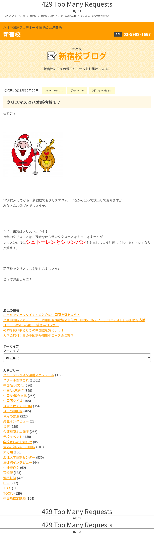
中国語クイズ (12, 400)
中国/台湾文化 (13, 385)
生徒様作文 (11, 467)
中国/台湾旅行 (13, 390)
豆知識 (8, 472)
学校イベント (77, 90)
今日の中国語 (12, 410)
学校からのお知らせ (102, 90)
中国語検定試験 (14, 498)
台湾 (6, 426)
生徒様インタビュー (17, 462)
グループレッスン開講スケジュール (28, 374)
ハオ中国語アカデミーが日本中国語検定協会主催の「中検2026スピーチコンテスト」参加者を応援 (74, 319)
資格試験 (9, 477)
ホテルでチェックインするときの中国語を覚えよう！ (41, 314)
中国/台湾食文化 (15, 395)
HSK (6, 483)
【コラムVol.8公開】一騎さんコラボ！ (31, 324)
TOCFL (8, 493)
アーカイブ (11, 350)
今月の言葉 (11, 416)
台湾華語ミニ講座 (16, 431)
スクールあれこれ (67, 15)
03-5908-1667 (137, 34)
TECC (7, 488)
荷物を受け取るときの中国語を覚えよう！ (33, 330)
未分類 (8, 452)
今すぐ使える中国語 (17, 405)
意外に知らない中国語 (19, 446)
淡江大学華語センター (19, 457)
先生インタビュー (16, 421)
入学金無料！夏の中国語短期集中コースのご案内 (38, 335)
